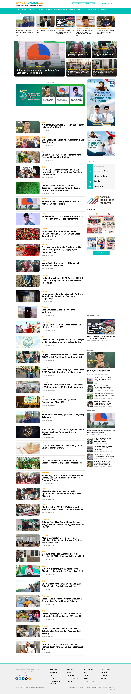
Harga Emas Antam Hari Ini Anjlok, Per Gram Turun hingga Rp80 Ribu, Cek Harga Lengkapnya (62, 296)
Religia (71, 10)
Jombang (45, 367)
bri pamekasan (99, 166)
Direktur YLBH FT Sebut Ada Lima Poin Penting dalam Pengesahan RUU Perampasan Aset (63, 647)
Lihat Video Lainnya (101, 345)
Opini (17, 28)
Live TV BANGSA (72, 678)
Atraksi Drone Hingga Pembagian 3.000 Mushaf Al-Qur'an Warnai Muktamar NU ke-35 (103, 440)
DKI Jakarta (53, 672)
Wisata (103, 678)
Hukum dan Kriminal (60, 10)
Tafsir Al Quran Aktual (43, 28)
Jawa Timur (45, 322)
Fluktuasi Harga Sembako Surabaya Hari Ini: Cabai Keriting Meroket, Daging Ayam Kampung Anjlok (62, 249)
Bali (85, 672)
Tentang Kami (72, 687)
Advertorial (70, 675)
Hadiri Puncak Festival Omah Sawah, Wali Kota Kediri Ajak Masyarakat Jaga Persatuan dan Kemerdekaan (62, 172)
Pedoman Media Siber (84, 687)
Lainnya (103, 10)
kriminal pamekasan (100, 176)
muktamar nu (98, 186)
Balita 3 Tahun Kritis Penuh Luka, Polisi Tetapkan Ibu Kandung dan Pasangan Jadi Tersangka (61, 631)
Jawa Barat (70, 669)
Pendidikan (45, 519)
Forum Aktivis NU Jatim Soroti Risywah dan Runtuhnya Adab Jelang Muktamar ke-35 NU (102, 463)
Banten (69, 672)
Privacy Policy (103, 687)
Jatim (24, 10)
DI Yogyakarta (88, 669)
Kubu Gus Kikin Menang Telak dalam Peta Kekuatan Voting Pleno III (102, 379)
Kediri (43, 137)
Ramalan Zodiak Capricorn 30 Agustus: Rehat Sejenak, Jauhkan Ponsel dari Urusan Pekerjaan (63, 432)
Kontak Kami (112, 689)
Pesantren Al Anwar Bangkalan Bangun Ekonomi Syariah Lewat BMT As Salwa (103, 448)
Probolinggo (46, 472)
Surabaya (45, 442)
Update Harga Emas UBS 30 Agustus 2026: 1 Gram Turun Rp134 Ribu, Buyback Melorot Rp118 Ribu (62, 280)
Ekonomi (80, 10)
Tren (43, 152)
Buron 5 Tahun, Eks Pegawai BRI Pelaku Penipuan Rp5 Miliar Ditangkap (106, 32)
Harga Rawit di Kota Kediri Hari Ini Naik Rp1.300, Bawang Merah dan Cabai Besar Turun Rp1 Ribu (61, 233)
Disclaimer (94, 687)
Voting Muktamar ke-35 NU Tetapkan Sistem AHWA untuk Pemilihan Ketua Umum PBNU (103, 387)
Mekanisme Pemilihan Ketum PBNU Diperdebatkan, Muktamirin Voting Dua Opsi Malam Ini (62, 493)
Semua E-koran (101, 253)
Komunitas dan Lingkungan (55, 682)
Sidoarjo (44, 397)
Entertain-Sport (91, 10)
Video (52, 678)
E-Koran (91, 210)
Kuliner (44, 183)
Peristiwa (45, 535)
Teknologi (45, 307)
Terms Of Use (111, 687)
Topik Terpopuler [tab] (95, 162)
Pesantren (91, 410)
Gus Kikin (97, 181)
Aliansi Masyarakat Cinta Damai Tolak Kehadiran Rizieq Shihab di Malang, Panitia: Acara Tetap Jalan (62, 540)
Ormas (44, 122)
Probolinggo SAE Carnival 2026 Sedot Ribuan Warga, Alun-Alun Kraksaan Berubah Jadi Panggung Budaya (62, 477)
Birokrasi (48, 10)
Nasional (32, 10)
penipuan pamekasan (101, 171)
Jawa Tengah (105, 669)
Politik (40, 10)
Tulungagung (46, 596)
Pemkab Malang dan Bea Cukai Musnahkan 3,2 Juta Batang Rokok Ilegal (65, 32)
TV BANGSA (60, 28)
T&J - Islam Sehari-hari (83, 28)
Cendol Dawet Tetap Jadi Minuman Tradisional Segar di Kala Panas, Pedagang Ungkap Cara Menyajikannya (61, 188)
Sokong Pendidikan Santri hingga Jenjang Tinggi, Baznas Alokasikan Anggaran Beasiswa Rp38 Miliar (63, 524)
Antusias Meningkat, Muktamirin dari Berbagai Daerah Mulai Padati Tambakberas (104, 395)
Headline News (89, 681)
